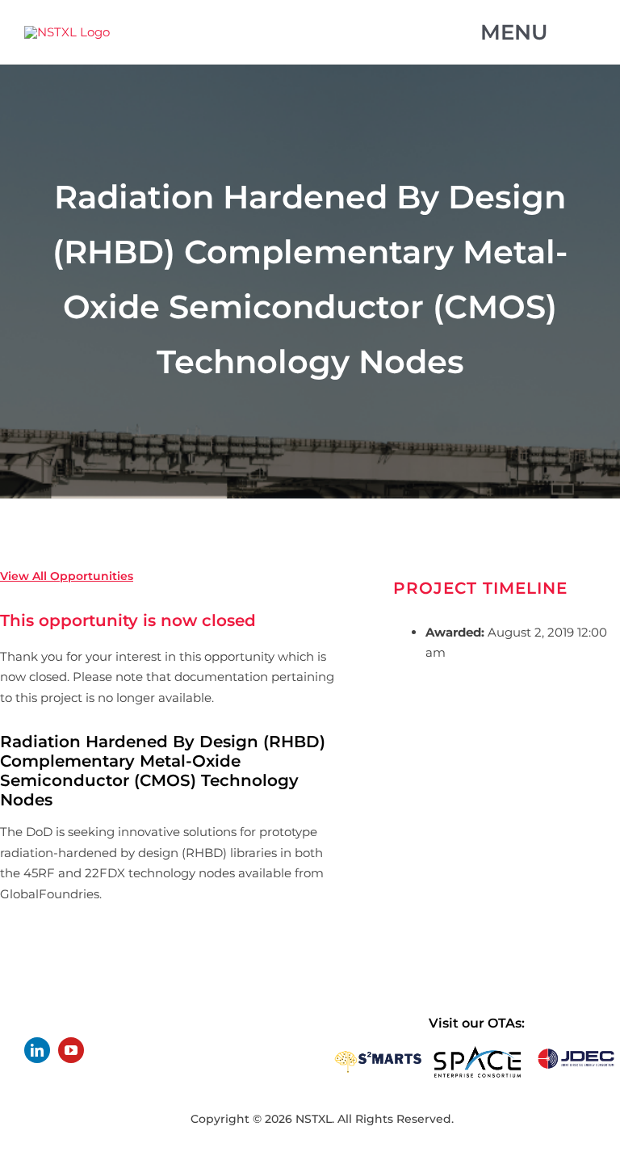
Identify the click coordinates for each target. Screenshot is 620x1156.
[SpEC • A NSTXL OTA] (478, 1051)
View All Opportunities (66, 576)
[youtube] (71, 1050)
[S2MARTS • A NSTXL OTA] (378, 1051)
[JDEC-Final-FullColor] (576, 1051)
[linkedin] (37, 1050)
